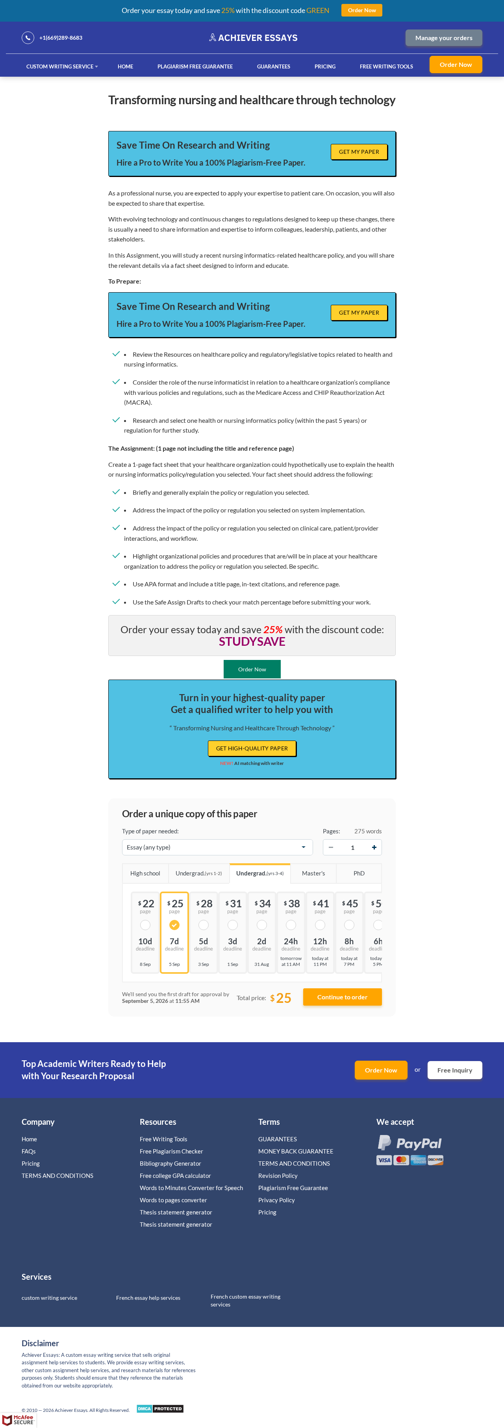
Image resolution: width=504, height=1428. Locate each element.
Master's (313, 873)
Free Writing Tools (386, 66)
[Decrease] (330, 847)
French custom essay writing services (245, 1300)
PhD (359, 873)
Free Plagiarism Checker (171, 1151)
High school (145, 873)
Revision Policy (278, 1175)
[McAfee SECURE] (18, 1420)
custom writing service (49, 1297)
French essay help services (148, 1297)
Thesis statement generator (176, 1212)
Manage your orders (443, 37)
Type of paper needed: (150, 831)
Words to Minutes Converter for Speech (191, 1187)
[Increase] (374, 847)
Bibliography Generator (170, 1163)
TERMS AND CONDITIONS (58, 1175)
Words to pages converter (173, 1199)
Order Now (456, 64)
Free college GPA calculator (175, 1175)
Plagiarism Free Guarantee (195, 66)
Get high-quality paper (252, 748)
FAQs (29, 1151)
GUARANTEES (273, 66)
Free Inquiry (454, 1070)
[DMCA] (160, 1411)
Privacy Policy (276, 1199)
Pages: (331, 831)
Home (125, 66)
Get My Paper (359, 151)
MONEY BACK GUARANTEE (296, 1151)
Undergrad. (199, 873)
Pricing (325, 66)
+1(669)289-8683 (60, 37)
